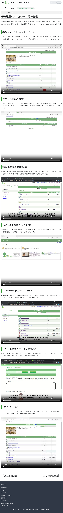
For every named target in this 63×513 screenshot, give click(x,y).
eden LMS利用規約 (7, 503)
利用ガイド (4, 506)
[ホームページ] (5, 7)
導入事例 (4, 487)
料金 (2, 490)
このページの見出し (8, 12)
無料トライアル (5, 495)
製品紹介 (4, 485)
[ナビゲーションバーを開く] (2, 2)
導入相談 (4, 493)
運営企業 (4, 500)
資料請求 (4, 498)
